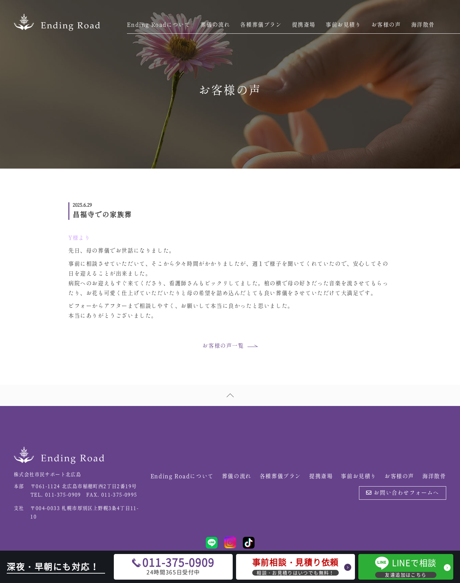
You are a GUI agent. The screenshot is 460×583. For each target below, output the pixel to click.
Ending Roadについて (158, 25)
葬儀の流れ (215, 25)
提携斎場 (304, 25)
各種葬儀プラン (261, 25)
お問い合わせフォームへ (405, 493)
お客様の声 (386, 25)
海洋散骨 (423, 25)
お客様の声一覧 (223, 346)
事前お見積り (343, 25)
